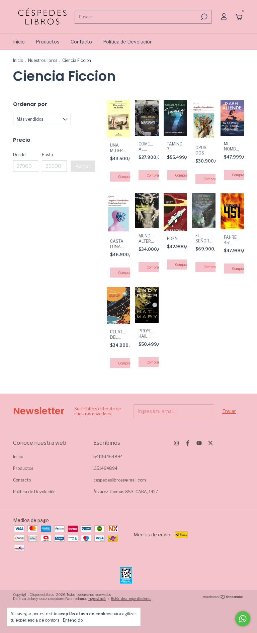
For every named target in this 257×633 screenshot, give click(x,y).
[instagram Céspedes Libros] (176, 443)
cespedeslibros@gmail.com (119, 480)
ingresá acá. (97, 599)
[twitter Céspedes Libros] (210, 443)
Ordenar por (30, 104)
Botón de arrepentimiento (131, 599)
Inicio (19, 41)
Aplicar (83, 166)
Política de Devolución (128, 41)
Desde (19, 154)
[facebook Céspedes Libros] (187, 443)
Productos (48, 41)
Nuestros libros (42, 60)
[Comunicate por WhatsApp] (242, 618)
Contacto (81, 41)
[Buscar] (203, 16)
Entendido (73, 620)
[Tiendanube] (223, 597)
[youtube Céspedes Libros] (199, 443)
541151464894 (108, 456)
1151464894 (105, 468)
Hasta (47, 154)
